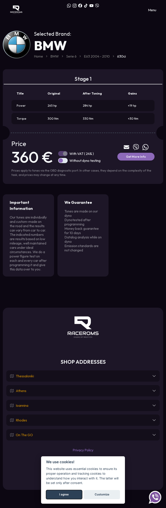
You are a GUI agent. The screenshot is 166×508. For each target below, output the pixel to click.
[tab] (83, 79)
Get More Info (136, 157)
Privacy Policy (83, 450)
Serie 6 (71, 56)
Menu (152, 10)
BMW (54, 56)
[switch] (63, 153)
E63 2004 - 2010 (97, 56)
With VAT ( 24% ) (81, 153)
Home (38, 56)
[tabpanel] (83, 132)
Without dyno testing (85, 160)
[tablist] (83, 79)
